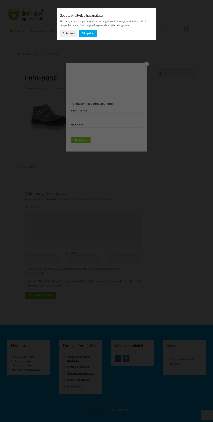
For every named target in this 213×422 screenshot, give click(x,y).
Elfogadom (88, 33)
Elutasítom (68, 33)
